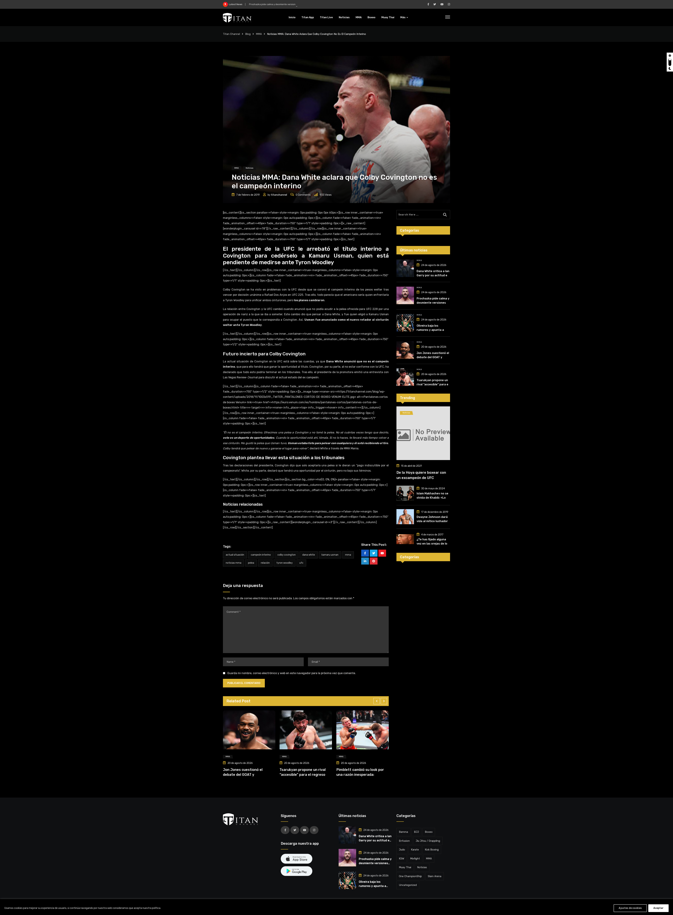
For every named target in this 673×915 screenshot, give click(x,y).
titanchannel (279, 194)
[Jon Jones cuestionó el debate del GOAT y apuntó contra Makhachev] (405, 350)
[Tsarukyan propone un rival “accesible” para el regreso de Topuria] (405, 377)
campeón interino (261, 554)
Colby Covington (286, 554)
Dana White (308, 554)
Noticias (344, 17)
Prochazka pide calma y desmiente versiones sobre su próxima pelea (433, 303)
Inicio (292, 17)
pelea (251, 562)
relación (265, 562)
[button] (376, 701)
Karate (415, 849)
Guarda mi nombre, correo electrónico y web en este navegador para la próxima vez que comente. (291, 673)
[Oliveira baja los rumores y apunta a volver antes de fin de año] (405, 323)
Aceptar (658, 908)
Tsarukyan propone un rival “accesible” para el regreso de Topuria (433, 384)
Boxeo (371, 17)
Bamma (403, 831)
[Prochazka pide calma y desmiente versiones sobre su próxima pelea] (405, 295)
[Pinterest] (374, 561)
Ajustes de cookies (630, 908)
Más (403, 17)
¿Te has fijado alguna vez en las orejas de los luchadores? (433, 543)
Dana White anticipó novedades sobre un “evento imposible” (388, 774)
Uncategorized (408, 885)
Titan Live (326, 17)
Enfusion (404, 840)
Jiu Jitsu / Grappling (428, 840)
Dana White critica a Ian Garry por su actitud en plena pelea (433, 275)
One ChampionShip (410, 876)
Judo (402, 849)
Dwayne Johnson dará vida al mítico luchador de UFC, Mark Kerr (432, 521)
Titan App (307, 17)
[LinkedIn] (365, 561)
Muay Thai (387, 17)
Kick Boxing (432, 849)
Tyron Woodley (284, 562)
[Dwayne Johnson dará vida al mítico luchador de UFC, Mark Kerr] (405, 516)
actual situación (235, 554)
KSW (401, 858)
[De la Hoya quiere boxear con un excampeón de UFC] (423, 433)
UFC (301, 562)
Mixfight (415, 858)
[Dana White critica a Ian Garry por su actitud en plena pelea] (405, 268)
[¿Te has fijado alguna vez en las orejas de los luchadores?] (405, 539)
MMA (359, 17)
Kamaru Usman (330, 554)
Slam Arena (434, 876)
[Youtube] (382, 553)
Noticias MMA (233, 562)
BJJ (416, 831)
